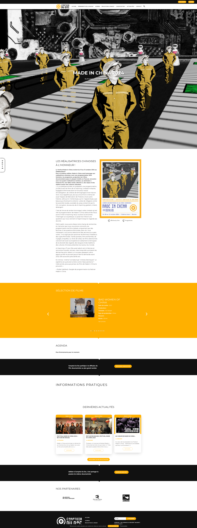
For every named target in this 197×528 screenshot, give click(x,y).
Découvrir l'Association (123, 366)
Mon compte (182, 1)
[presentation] (48, 313)
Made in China (69, 416)
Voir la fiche (102, 321)
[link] (60, 171)
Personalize (123, 526)
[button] (91, 331)
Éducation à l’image (108, 6)
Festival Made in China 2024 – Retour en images (67, 436)
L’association (120, 6)
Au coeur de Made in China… (125, 436)
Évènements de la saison (85, 6)
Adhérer (191, 1)
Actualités (130, 6)
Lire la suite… (70, 450)
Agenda (97, 6)
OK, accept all (113, 526)
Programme (128, 220)
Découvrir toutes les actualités (98, 459)
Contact (139, 6)
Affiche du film (115, 220)
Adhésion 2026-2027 (121, 472)
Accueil (74, 6)
